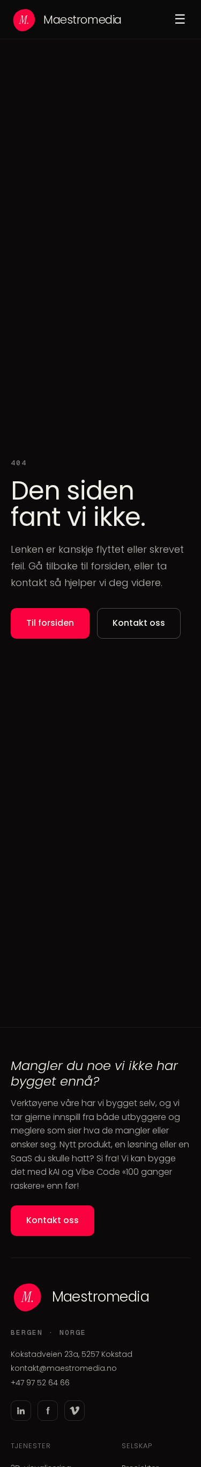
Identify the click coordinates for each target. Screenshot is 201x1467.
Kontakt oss (139, 623)
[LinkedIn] (21, 1410)
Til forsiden (50, 623)
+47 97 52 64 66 (40, 1382)
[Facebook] (48, 1410)
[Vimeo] (74, 1410)
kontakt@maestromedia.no (64, 1368)
